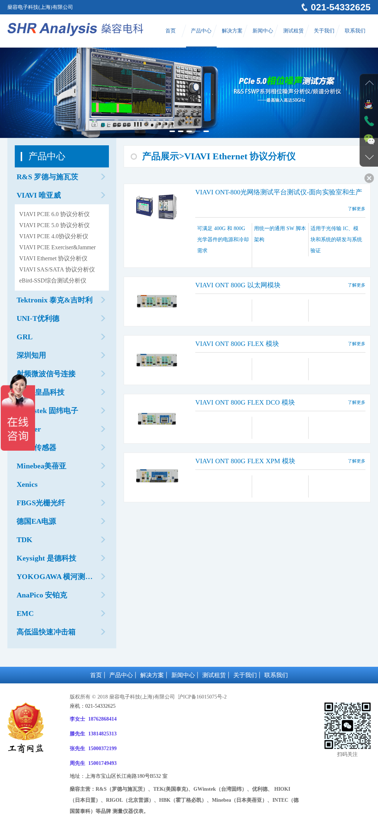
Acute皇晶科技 (41, 392)
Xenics (27, 484)
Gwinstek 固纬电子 (47, 410)
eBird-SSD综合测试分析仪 (52, 280)
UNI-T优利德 (38, 318)
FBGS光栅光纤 (41, 503)
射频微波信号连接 (46, 374)
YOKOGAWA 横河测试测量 (55, 579)
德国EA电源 (36, 521)
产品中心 (201, 31)
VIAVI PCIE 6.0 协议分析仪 (54, 214)
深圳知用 (31, 355)
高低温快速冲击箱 (46, 632)
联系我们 (355, 31)
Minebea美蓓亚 (41, 466)
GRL (24, 337)
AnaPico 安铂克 (42, 595)
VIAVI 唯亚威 (39, 195)
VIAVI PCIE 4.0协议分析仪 (53, 236)
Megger (29, 429)
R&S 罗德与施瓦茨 (47, 177)
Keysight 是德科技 (46, 558)
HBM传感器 (36, 447)
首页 (170, 31)
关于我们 (324, 31)
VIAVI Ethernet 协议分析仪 (53, 258)
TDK (24, 539)
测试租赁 (293, 31)
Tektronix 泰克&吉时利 (55, 300)
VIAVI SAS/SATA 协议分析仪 (57, 269)
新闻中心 (262, 31)
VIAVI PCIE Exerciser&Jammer (57, 247)
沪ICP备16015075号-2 (201, 697)
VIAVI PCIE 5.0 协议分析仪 (54, 225)
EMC (25, 613)
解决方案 (232, 31)
